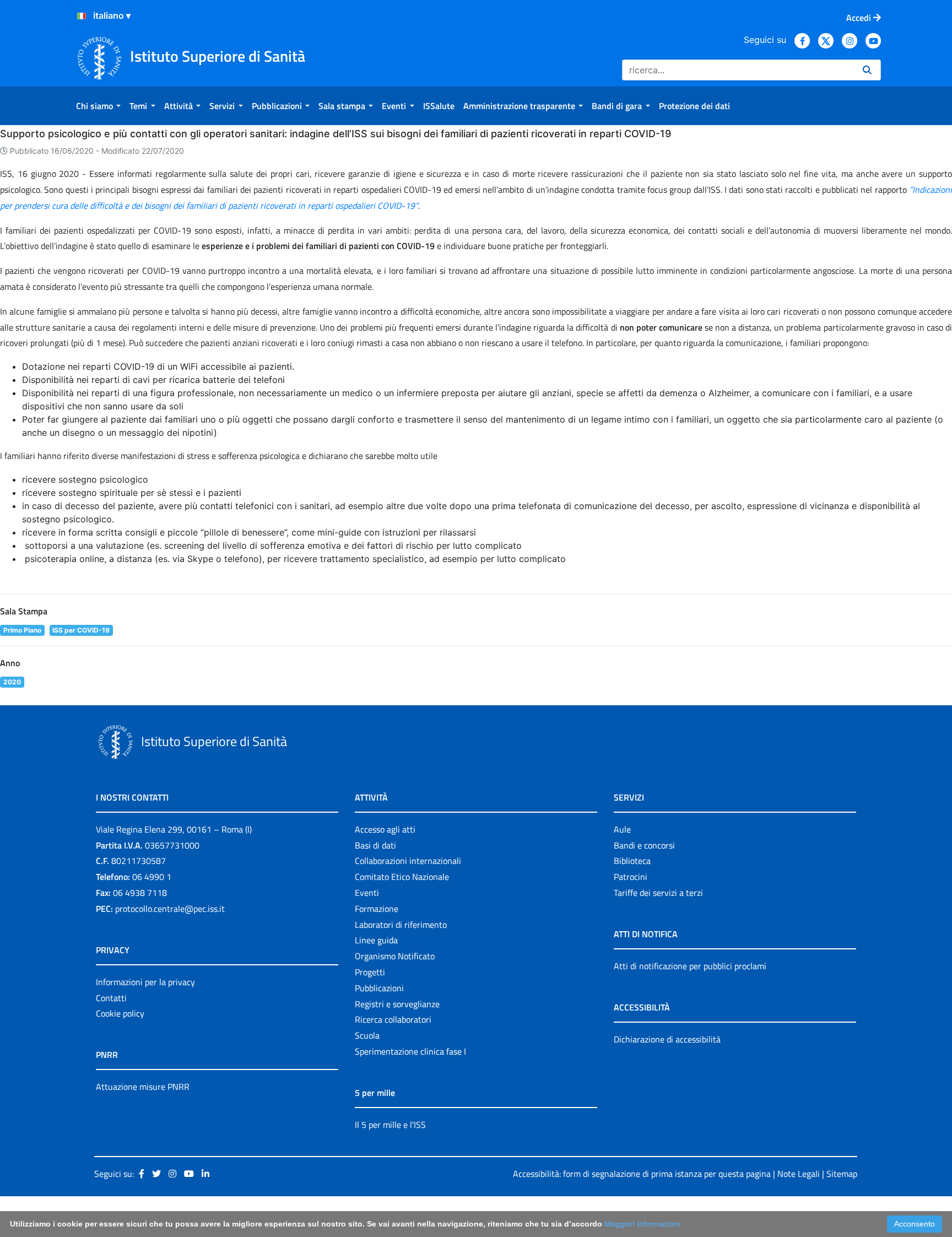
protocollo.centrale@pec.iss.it (170, 908)
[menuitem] (98, 106)
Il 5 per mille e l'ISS (390, 1124)
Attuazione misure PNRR (143, 1086)
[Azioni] (81, 16)
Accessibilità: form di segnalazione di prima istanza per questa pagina (642, 1173)
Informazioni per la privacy (145, 981)
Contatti (111, 997)
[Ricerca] (867, 70)
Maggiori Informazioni (642, 1223)
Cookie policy (120, 1013)
